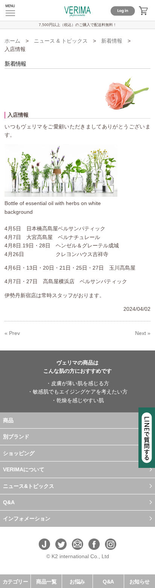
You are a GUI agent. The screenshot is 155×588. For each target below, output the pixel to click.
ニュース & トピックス (61, 41)
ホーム (12, 41)
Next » (142, 333)
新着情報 (111, 41)
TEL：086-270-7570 (77, 565)
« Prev (12, 333)
